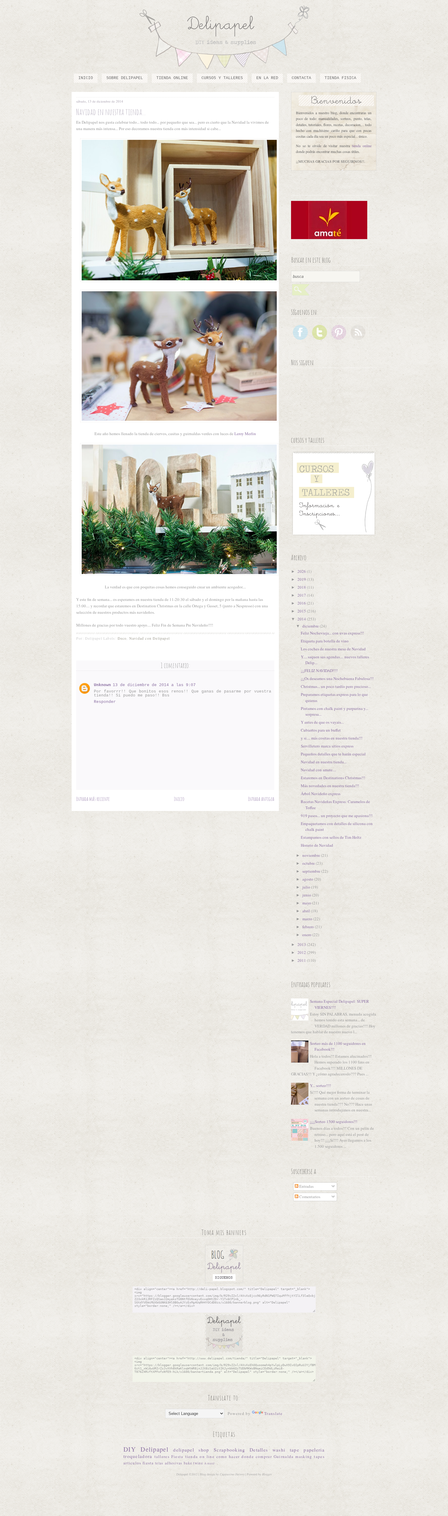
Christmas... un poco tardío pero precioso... (336, 686)
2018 (302, 587)
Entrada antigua (261, 798)
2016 (302, 603)
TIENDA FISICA (340, 78)
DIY (129, 1449)
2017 (302, 595)
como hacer (228, 1456)
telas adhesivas (169, 1463)
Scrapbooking (229, 1450)
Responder (105, 702)
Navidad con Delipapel (149, 638)
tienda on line (200, 1456)
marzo (307, 919)
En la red (267, 78)
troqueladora (137, 1456)
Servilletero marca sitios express (327, 746)
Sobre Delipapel (124, 78)
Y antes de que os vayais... (322, 722)
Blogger (267, 1474)
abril (306, 911)
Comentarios (309, 1196)
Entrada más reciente (93, 798)
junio (307, 895)
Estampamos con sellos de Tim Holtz (331, 837)
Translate (273, 1413)
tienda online (362, 145)
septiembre (311, 871)
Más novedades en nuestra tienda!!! (330, 785)
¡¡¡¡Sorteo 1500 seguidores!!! (333, 1121)
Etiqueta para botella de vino (325, 641)
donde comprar (256, 1456)
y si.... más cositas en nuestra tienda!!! (331, 738)
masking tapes (310, 1456)
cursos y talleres (222, 78)
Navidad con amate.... (318, 770)
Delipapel (154, 1449)
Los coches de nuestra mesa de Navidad (333, 649)
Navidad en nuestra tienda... (324, 762)
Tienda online (172, 78)
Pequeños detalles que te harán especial (333, 754)
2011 (302, 960)
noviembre (311, 855)
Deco (122, 638)
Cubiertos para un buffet (321, 730)
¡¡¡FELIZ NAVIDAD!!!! (319, 670)
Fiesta (177, 1456)
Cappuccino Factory (232, 1474)
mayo (307, 903)
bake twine (193, 1463)
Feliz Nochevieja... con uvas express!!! (332, 633)
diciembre (311, 626)
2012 (302, 952)
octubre (309, 863)
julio (306, 887)
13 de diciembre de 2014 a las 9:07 (154, 685)
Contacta (301, 78)
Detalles (259, 1450)
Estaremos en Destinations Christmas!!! (333, 777)
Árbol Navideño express (320, 793)
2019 (302, 579)
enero (307, 934)
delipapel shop (191, 1450)
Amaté (209, 1463)
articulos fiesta (138, 1463)
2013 (302, 944)
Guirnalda (284, 1456)
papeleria (314, 1450)
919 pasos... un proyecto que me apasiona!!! (336, 815)
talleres (162, 1456)
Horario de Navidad (317, 845)
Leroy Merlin (245, 433)
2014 (302, 619)
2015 (302, 611)
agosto (308, 879)
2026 (302, 571)
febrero (308, 926)
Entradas (306, 1186)
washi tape (285, 1450)
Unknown (102, 685)
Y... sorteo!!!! (320, 1085)
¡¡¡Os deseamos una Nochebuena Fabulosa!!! (337, 678)
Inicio (85, 78)
